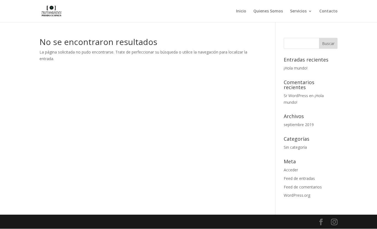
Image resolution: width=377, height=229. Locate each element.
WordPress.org (297, 195)
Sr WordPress (296, 95)
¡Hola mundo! (295, 68)
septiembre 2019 (299, 124)
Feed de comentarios (303, 187)
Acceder (291, 169)
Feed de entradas (299, 178)
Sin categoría (295, 147)
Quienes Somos (268, 11)
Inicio (241, 11)
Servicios (298, 11)
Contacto (328, 11)
